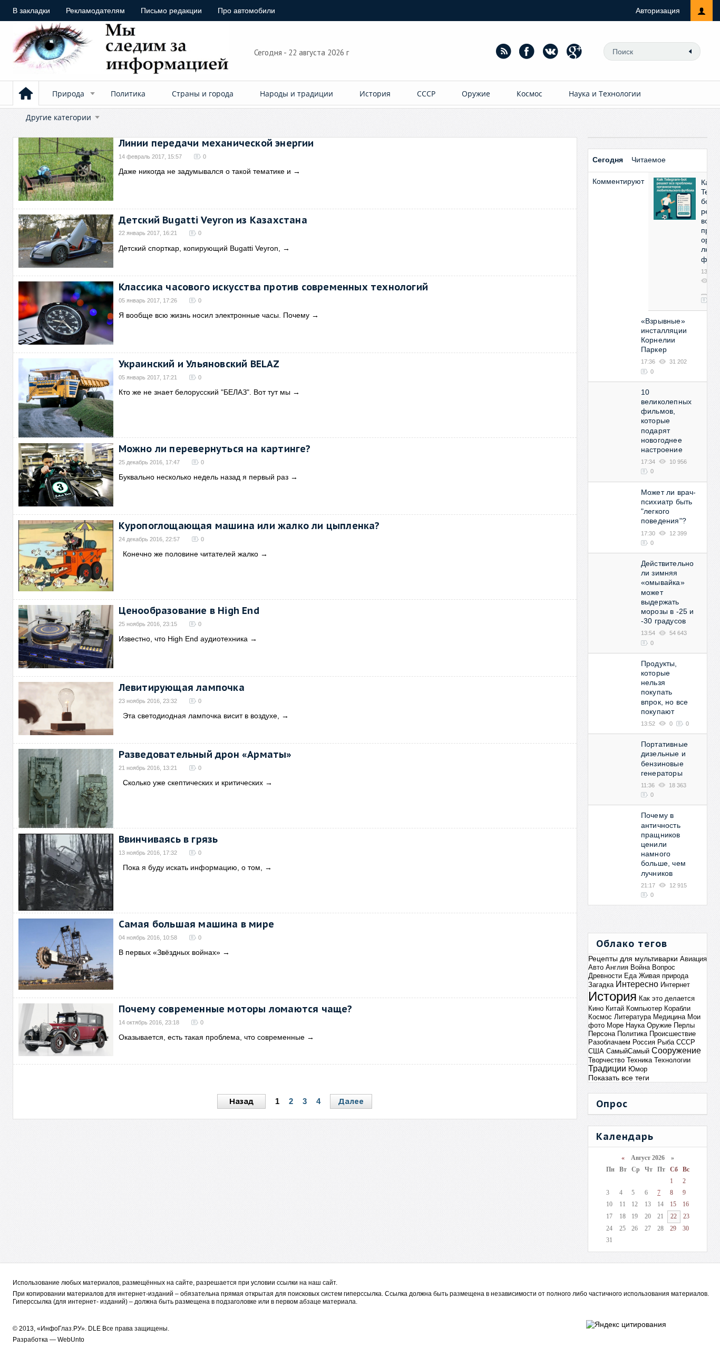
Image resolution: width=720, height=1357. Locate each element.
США (596, 1051)
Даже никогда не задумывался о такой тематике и (205, 171)
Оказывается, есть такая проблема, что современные (212, 1037)
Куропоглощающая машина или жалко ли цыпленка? (249, 526)
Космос (529, 94)
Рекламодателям (95, 10)
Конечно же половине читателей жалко (188, 554)
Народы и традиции (296, 94)
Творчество (606, 1060)
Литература (632, 1017)
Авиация (693, 959)
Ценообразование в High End (189, 610)
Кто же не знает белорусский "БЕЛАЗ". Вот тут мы (204, 392)
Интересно (637, 984)
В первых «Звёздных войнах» (169, 952)
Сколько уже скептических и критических (191, 782)
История (375, 94)
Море (615, 1025)
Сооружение (676, 1050)
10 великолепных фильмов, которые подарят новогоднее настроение (666, 421)
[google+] (574, 51)
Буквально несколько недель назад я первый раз (203, 477)
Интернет (675, 985)
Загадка (601, 985)
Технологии (672, 1060)
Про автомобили (246, 10)
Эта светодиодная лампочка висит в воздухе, (199, 715)
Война (640, 967)
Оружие (476, 94)
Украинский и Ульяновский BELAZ (199, 364)
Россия (644, 1042)
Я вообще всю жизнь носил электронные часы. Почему (214, 315)
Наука (635, 1025)
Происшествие (672, 1034)
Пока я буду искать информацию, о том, (190, 867)
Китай (615, 1008)
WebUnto (70, 1339)
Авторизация (658, 10)
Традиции (607, 1068)
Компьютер (644, 1008)
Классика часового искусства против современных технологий (273, 287)
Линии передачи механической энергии (216, 143)
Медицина (669, 1017)
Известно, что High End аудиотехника (183, 638)
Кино (596, 1008)
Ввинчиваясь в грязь (168, 839)
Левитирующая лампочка (182, 687)
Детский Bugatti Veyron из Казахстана (213, 220)
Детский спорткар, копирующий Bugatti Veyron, (199, 248)
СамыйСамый (627, 1051)
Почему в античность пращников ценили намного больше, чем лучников (663, 844)
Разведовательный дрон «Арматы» (205, 754)
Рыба (665, 1042)
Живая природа (663, 976)
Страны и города (202, 94)
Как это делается (667, 998)
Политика (128, 94)
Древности (605, 976)
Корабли (677, 1008)
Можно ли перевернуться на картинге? (215, 449)
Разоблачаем (609, 1042)
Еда (630, 976)
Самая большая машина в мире (196, 924)
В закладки (31, 10)
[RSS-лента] (503, 51)
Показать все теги (618, 1077)
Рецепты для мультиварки (633, 958)
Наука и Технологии (605, 94)
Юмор (637, 1069)
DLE (94, 1328)
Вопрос (663, 967)
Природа (68, 94)
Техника (639, 1060)
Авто (596, 967)
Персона (601, 1034)
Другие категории (58, 117)
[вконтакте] (551, 51)
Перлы (684, 1025)
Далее (351, 1101)
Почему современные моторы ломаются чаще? (236, 1009)
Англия (617, 967)
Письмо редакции (171, 10)
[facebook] (527, 51)
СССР (426, 94)
